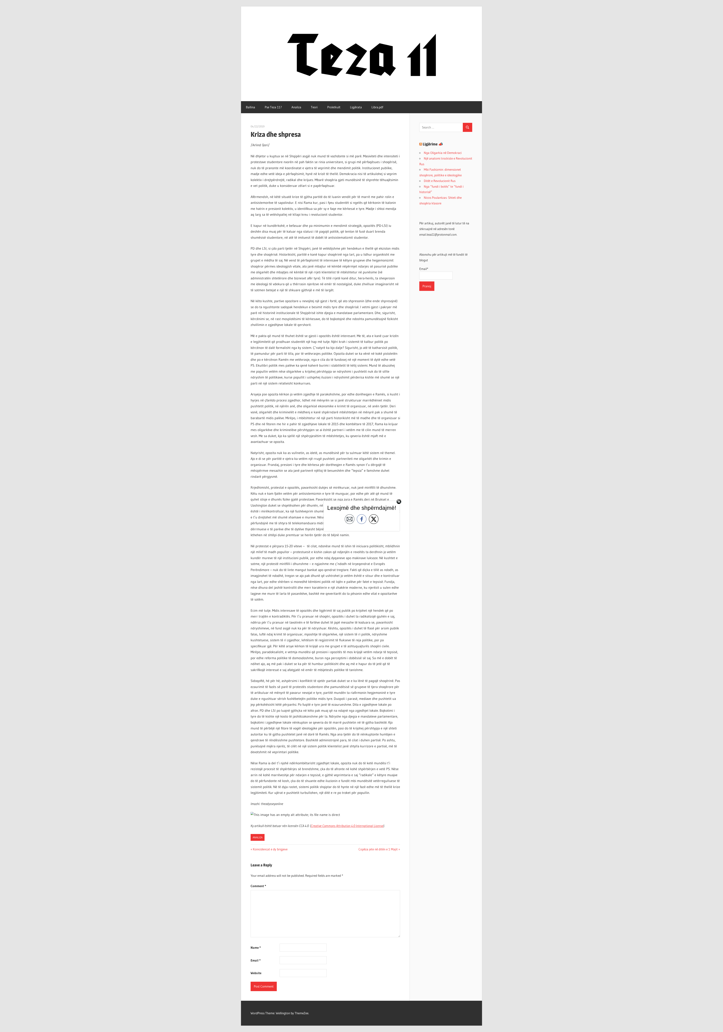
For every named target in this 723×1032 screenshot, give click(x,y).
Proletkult (333, 107)
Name (256, 947)
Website (256, 973)
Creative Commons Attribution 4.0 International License (347, 826)
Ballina (250, 107)
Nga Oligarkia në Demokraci (443, 153)
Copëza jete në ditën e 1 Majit (378, 849)
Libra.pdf (377, 107)
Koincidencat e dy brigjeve (270, 849)
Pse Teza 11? (273, 107)
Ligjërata (356, 107)
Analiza (296, 107)
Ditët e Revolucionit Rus (439, 181)
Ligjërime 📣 (433, 144)
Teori (314, 107)
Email (256, 960)
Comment (258, 886)
